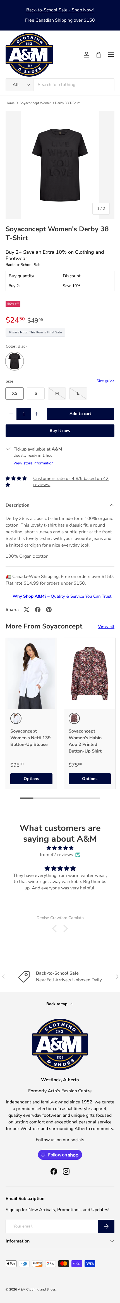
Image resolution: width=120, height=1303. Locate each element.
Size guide (105, 381)
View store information (33, 463)
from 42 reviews (56, 855)
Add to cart (80, 413)
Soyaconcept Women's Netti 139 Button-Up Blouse (30, 738)
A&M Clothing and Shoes (37, 1289)
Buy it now (60, 430)
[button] (99, 55)
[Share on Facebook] (37, 609)
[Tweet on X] (26, 609)
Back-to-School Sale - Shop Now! (60, 10)
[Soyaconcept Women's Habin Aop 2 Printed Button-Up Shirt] (89, 673)
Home (10, 103)
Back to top (57, 1004)
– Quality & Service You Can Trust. (62, 596)
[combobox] (60, 85)
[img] (60, 847)
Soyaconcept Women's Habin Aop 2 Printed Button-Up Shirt (85, 741)
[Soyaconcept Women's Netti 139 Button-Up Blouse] (31, 673)
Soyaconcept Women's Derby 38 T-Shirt (50, 103)
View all (106, 626)
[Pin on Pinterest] (48, 609)
